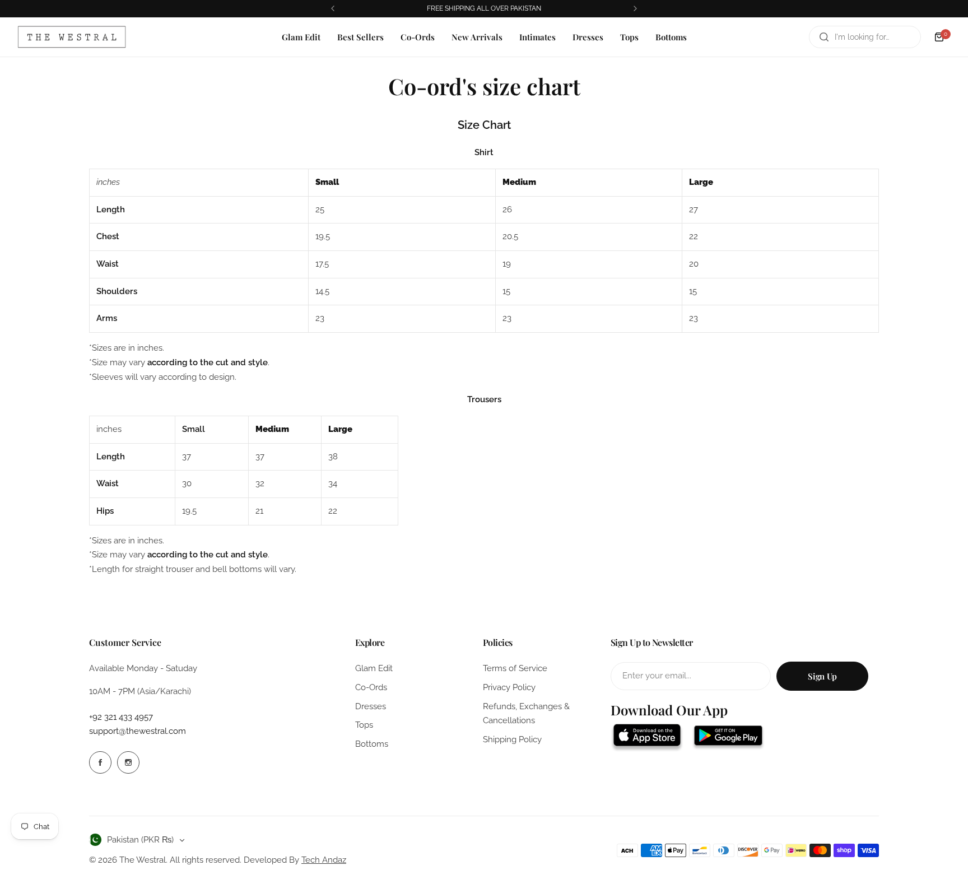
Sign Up (822, 676)
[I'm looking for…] (824, 37)
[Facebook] (100, 762)
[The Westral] (72, 36)
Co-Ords (371, 687)
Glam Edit (374, 668)
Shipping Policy (512, 739)
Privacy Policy (509, 687)
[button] (332, 8)
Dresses (370, 706)
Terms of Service (515, 668)
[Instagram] (128, 762)
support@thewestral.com (137, 731)
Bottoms (371, 744)
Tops (364, 725)
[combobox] (865, 37)
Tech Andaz (323, 860)
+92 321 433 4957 (121, 717)
